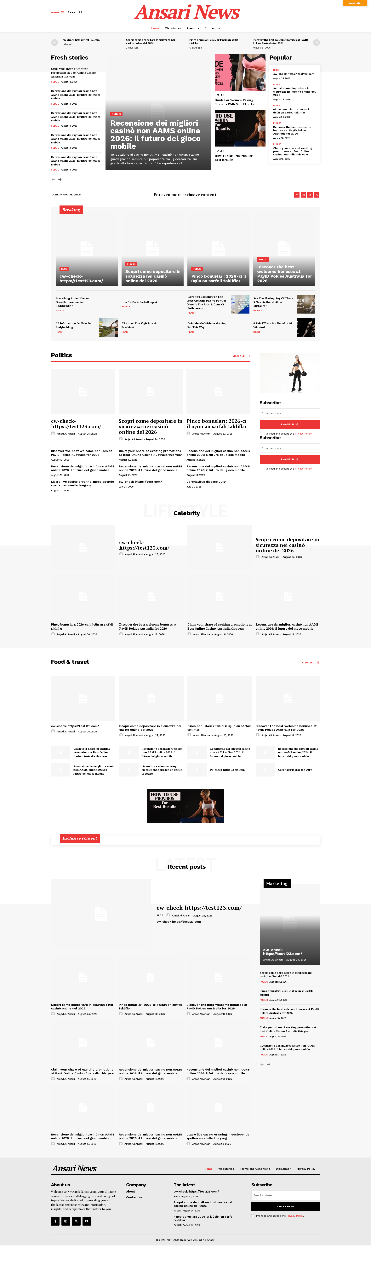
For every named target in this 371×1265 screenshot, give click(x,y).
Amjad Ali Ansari (66, 433)
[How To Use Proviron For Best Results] (240, 128)
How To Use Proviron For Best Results (234, 157)
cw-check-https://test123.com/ (81, 40)
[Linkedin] (310, 195)
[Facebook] (297, 195)
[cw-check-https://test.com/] (197, 770)
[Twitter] (316, 195)
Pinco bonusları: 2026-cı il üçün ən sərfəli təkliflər (213, 41)
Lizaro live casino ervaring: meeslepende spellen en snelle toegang (82, 483)
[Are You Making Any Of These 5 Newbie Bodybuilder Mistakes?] (306, 304)
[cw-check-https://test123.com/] (87, 249)
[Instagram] (303, 195)
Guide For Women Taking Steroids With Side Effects (234, 102)
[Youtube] (87, 1221)
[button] (76, 12)
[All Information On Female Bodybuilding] (108, 327)
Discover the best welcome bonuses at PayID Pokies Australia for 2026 (280, 41)
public (55, 81)
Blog (276, 70)
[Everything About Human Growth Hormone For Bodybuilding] (108, 304)
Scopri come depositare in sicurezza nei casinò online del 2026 (150, 41)
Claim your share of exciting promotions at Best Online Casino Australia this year (73, 72)
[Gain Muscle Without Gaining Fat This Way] (240, 327)
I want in (287, 424)
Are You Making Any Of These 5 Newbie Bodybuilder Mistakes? (273, 302)
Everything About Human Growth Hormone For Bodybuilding (72, 302)
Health (219, 95)
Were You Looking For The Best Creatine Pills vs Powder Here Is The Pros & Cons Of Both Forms (206, 302)
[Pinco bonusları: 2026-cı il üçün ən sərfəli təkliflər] (218, 249)
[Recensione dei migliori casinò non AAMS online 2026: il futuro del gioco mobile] (288, 596)
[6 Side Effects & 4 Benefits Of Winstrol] (306, 327)
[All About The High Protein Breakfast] (174, 327)
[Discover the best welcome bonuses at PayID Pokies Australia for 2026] (284, 249)
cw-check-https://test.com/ (140, 481)
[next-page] (316, 42)
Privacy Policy (303, 433)
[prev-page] (54, 42)
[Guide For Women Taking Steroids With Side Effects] (240, 72)
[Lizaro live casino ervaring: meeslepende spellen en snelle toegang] (129, 770)
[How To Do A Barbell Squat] (174, 304)
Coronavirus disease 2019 (206, 481)
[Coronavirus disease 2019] (265, 770)
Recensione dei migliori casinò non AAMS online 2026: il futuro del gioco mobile (75, 94)
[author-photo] (53, 433)
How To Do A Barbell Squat (139, 302)
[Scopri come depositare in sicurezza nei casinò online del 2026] (153, 249)
